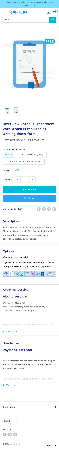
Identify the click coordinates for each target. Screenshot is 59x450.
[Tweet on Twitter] (49, 209)
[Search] (52, 20)
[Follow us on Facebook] (5, 434)
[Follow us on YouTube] (15, 434)
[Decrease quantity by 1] (17, 179)
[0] (54, 12)
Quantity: (8, 179)
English (7, 421)
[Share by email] (54, 209)
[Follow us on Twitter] (10, 434)
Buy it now (29, 198)
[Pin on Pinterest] (44, 209)
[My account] (48, 12)
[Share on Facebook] (39, 209)
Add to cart (29, 189)
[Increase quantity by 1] (32, 179)
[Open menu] (4, 12)
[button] (50, 445)
